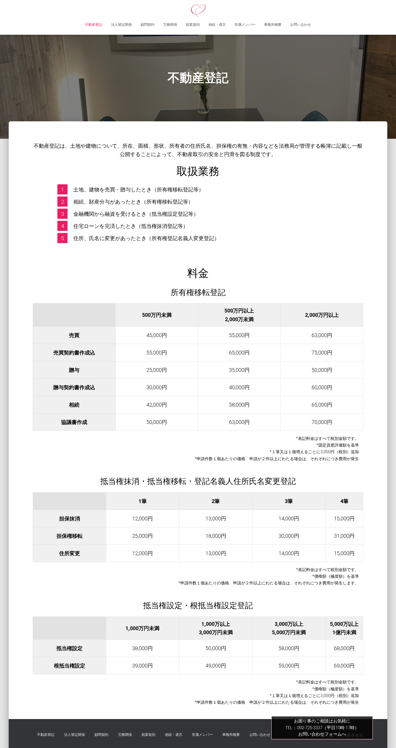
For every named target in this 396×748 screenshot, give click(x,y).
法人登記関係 (121, 25)
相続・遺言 (217, 25)
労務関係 (170, 25)
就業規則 (193, 25)
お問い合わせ (300, 25)
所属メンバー (245, 25)
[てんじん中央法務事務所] (198, 10)
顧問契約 (148, 25)
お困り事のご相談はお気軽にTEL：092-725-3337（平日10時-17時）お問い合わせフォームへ (322, 727)
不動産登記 (93, 25)
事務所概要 (272, 25)
